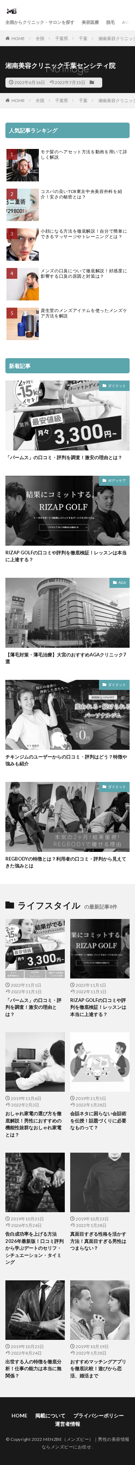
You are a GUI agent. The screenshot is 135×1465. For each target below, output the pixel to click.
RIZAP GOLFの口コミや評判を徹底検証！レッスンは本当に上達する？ (66, 556)
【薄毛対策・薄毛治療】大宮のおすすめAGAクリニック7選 (65, 658)
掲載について (50, 1415)
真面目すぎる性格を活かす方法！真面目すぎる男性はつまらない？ (98, 1241)
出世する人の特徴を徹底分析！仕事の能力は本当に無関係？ (33, 1368)
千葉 (83, 38)
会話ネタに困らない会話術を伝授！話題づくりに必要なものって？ (98, 1120)
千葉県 (61, 38)
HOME (18, 38)
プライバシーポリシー (98, 1415)
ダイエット (117, 385)
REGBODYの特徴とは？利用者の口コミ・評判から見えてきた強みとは (65, 862)
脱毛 (110, 22)
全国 (40, 38)
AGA (127, 22)
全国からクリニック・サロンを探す (40, 22)
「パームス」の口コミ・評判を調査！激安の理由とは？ (63, 457)
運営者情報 (67, 1424)
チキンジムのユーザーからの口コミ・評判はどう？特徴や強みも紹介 (66, 760)
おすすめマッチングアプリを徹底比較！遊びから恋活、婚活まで (98, 1368)
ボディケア (117, 480)
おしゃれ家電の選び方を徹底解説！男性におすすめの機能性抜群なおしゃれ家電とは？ (33, 1124)
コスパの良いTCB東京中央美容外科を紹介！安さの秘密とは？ (81, 194)
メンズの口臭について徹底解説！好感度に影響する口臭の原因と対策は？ (84, 273)
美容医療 (90, 22)
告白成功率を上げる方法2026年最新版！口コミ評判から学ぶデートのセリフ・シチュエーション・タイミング (34, 1248)
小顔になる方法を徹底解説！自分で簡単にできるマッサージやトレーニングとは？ (84, 233)
